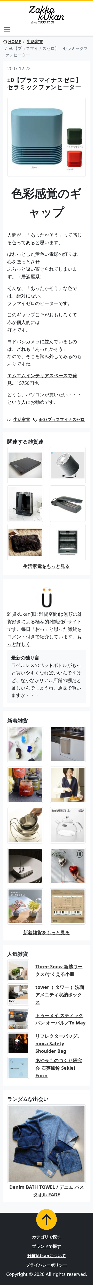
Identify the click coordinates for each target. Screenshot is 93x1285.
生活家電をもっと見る (46, 566)
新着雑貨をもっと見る (46, 932)
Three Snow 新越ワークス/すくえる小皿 (58, 970)
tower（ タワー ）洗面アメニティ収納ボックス (59, 994)
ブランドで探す (46, 1246)
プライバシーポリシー (46, 1265)
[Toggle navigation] (7, 30)
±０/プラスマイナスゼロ (62, 419)
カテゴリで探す (46, 1237)
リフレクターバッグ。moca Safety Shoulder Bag (58, 1043)
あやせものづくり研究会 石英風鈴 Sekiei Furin (58, 1068)
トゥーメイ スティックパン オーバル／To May (60, 1019)
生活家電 (35, 41)
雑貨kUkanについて (46, 1255)
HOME (14, 41)
